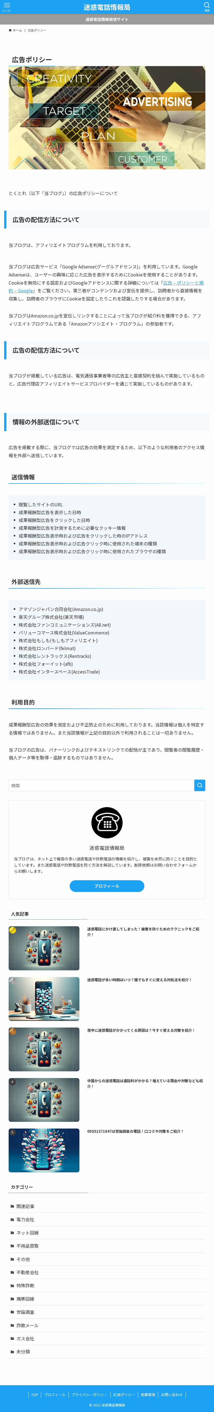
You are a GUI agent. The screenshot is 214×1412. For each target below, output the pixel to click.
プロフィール (107, 886)
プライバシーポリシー (89, 1394)
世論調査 (25, 1311)
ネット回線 (27, 1232)
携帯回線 (25, 1298)
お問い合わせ (172, 1394)
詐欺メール (27, 1325)
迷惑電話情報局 (107, 7)
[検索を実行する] (199, 785)
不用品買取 (27, 1245)
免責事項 (148, 1394)
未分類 (23, 1351)
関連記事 (25, 1206)
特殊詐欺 (25, 1285)
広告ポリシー (124, 1394)
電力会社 (25, 1219)
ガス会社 (25, 1338)
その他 (23, 1259)
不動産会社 (27, 1272)
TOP (34, 1394)
